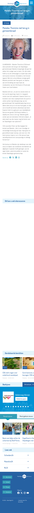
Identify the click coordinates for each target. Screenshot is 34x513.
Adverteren (8, 477)
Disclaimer (8, 492)
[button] (6, 407)
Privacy (7, 487)
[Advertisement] (17, 180)
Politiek (7, 23)
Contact (7, 482)
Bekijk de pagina (21, 399)
